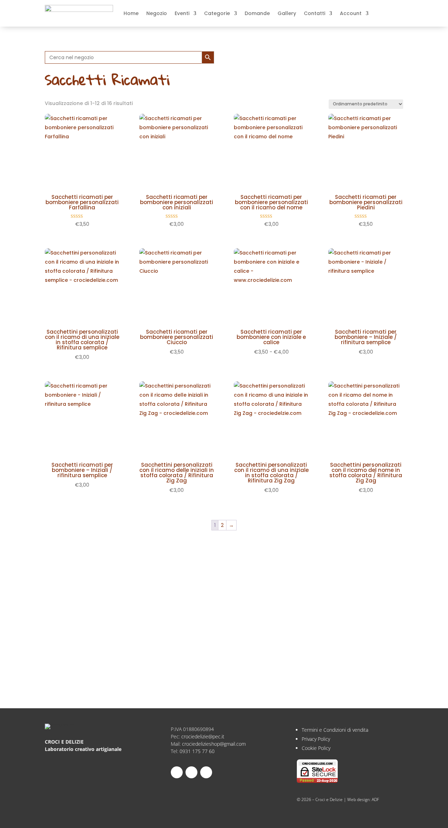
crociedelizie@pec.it (202, 736)
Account (351, 13)
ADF (375, 799)
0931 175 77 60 (197, 751)
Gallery (287, 13)
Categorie (217, 13)
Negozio (156, 13)
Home (131, 13)
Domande (257, 13)
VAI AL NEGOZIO (78, 646)
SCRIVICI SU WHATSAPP (89, 669)
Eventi (182, 13)
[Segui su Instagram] (177, 772)
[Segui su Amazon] (191, 772)
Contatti (314, 13)
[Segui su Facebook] (206, 772)
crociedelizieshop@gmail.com (214, 743)
